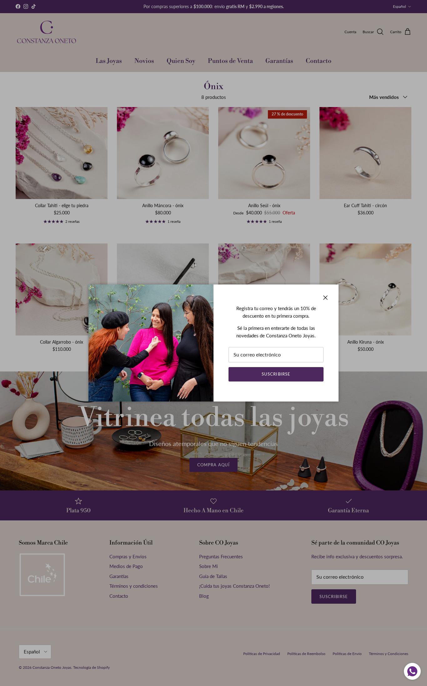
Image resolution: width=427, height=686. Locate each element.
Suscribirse (276, 373)
